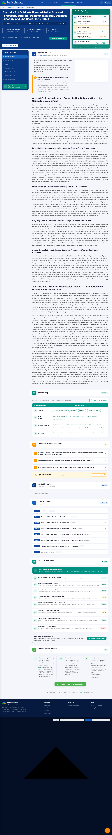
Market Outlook (10, 56)
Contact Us (47, 713)
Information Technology (19, 7)
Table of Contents (10, 72)
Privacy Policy (95, 708)
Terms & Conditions (96, 705)
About (47, 2)
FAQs (6, 64)
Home (41, 2)
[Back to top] (56, 779)
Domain (79, 2)
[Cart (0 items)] (105, 2)
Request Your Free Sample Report (71, 684)
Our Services (48, 708)
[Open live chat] (107, 830)
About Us (47, 705)
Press (69, 708)
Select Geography (11, 45)
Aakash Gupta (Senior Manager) (60, 23)
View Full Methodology (100, 400)
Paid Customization (10, 75)
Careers (46, 710)
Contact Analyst (98, 475)
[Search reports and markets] (101, 2)
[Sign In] (109, 2)
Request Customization (98, 638)
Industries (9, 7)
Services (55, 2)
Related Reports (9, 68)
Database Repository (74, 705)
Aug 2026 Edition (41, 55)
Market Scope (9, 60)
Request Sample (10, 79)
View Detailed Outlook (57, 38)
